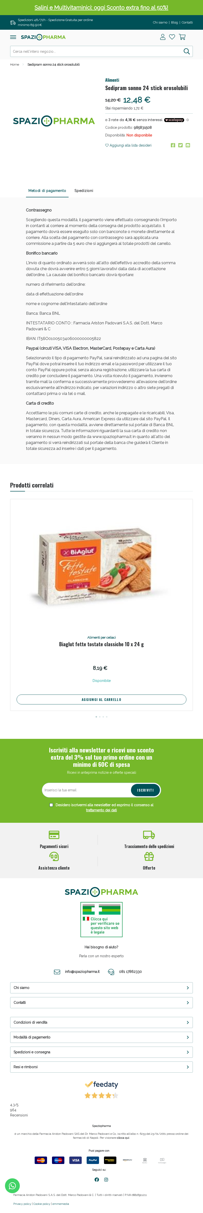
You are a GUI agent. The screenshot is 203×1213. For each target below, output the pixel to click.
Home (14, 64)
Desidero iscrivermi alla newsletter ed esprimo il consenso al (104, 807)
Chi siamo (160, 22)
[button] (96, 717)
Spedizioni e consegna (32, 1052)
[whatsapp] (12, 1185)
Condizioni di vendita (30, 1022)
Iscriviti (145, 790)
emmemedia (60, 1204)
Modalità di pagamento (32, 1037)
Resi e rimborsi (26, 1067)
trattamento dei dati (101, 810)
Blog (174, 22)
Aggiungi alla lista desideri (130, 145)
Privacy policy (22, 1204)
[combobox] (101, 51)
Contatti (187, 22)
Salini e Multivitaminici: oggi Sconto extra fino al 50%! (101, 7)
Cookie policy (41, 1204)
